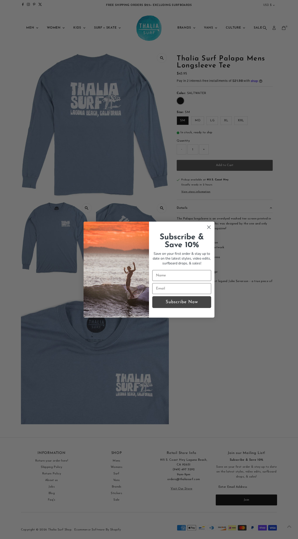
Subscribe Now (182, 302)
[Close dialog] (209, 227)
